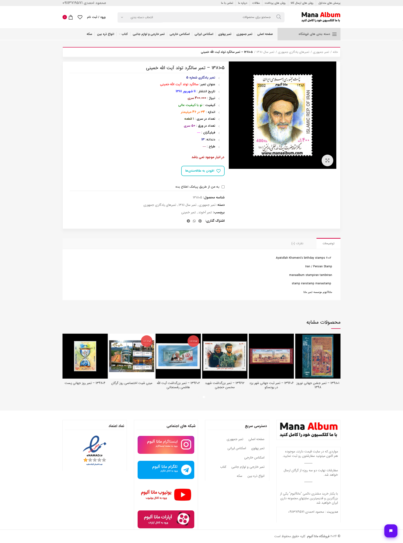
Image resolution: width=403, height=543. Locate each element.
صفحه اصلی (256, 439)
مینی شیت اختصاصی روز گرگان (131, 383)
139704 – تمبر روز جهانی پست (85, 383)
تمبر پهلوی (257, 448)
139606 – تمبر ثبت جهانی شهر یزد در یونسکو (271, 385)
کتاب (223, 467)
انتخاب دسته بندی (142, 17)
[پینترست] (200, 221)
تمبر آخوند (205, 212)
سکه (239, 476)
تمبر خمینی (188, 212)
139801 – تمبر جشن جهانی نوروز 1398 (317, 385)
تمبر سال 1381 (265, 52)
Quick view (299, 341)
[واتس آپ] (194, 221)
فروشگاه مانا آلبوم (318, 536)
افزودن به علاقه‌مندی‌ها (199, 170)
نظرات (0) (297, 243)
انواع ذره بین (255, 476)
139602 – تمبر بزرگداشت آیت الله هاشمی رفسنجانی (178, 385)
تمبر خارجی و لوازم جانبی (247, 467)
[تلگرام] (188, 221)
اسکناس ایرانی (236, 448)
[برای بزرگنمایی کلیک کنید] (327, 160)
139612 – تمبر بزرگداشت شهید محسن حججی (224, 385)
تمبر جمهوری (321, 52)
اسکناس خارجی (254, 457)
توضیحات (328, 243)
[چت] (390, 530)
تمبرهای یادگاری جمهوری (293, 52)
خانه (335, 52)
